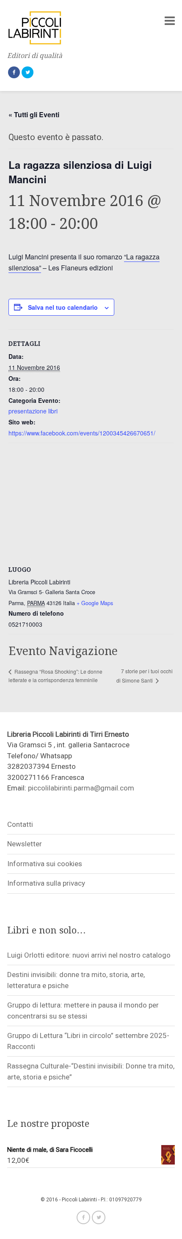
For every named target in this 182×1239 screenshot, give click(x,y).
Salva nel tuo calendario (63, 307)
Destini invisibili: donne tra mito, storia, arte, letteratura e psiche (76, 980)
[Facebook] (14, 72)
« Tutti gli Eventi (33, 114)
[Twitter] (27, 72)
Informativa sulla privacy (46, 883)
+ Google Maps (95, 603)
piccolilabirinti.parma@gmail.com (81, 788)
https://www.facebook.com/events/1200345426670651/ (81, 433)
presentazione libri (33, 411)
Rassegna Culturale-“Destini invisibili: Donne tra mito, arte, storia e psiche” (90, 1071)
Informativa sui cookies (44, 863)
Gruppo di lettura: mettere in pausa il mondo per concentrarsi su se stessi (83, 1010)
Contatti (20, 824)
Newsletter (24, 844)
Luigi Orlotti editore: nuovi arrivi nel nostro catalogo (89, 955)
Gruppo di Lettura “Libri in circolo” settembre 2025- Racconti (88, 1041)
